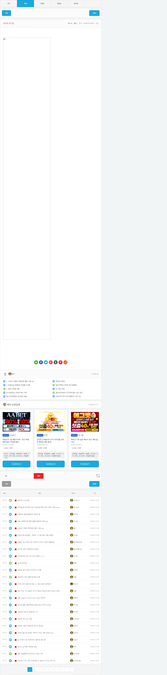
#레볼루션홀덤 (56, 456)
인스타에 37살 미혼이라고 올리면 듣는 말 (31, 640)
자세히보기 (16, 464)
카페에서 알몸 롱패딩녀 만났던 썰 (29, 514)
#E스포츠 (19, 456)
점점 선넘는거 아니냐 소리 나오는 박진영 (31, 598)
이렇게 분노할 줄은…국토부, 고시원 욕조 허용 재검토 (35, 535)
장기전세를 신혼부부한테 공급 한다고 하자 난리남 (34, 605)
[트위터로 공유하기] (46, 362)
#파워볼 (12, 454)
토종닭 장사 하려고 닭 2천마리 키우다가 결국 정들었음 (36, 542)
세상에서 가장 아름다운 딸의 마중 (29, 577)
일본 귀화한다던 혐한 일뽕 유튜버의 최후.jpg (33, 521)
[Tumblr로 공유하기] (55, 362)
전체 (6, 484)
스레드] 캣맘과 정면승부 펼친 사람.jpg (21, 381)
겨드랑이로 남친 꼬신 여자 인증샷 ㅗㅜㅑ (31, 556)
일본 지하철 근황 (13, 389)
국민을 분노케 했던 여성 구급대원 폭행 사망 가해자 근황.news (39, 507)
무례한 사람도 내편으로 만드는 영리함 (30, 626)
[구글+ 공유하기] (51, 362)
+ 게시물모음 (94, 374)
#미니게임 (12, 456)
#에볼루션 (19, 454)
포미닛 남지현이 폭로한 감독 (27, 647)
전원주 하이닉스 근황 (25, 619)
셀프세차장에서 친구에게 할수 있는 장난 (69, 393)
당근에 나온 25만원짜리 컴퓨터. (28, 549)
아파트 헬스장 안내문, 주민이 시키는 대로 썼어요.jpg (35, 633)
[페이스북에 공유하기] (41, 362)
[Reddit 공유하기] (65, 362)
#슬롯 (25, 454)
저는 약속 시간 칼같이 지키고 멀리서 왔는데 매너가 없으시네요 (39, 591)
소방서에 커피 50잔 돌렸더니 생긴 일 (68, 396)
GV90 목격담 (22, 563)
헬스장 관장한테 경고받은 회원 (16, 396)
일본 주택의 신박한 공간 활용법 (66, 385)
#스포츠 (58, 454)
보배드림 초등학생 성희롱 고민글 (19, 385)
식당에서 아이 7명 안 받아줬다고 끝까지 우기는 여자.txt (36, 661)
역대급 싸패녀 (60, 381)
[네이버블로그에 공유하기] (36, 362)
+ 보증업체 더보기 (93, 404)
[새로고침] (98, 475)
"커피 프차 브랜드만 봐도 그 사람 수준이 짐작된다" (35, 584)
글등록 (94, 13)
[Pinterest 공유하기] (60, 362)
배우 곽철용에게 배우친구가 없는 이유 (30, 654)
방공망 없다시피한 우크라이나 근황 (29, 570)
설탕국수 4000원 (23, 500)
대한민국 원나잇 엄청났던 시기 (28, 612)
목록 (6, 13)
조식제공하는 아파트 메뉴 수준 (16, 393)
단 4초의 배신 (60, 389)
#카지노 (6, 454)
